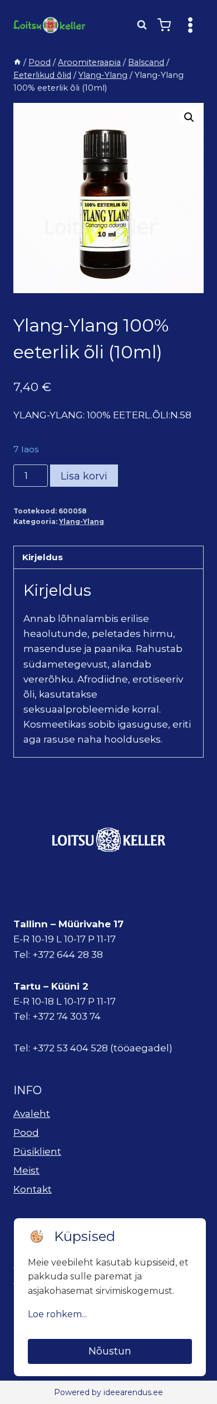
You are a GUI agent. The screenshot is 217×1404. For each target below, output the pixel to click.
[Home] (17, 62)
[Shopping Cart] (164, 25)
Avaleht (31, 1113)
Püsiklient (37, 1151)
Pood (26, 1132)
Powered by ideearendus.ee (108, 1392)
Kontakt (32, 1189)
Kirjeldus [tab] (42, 557)
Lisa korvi (84, 476)
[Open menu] (190, 25)
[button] (189, 117)
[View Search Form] (142, 25)
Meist (26, 1170)
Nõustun (109, 1351)
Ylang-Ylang (81, 521)
